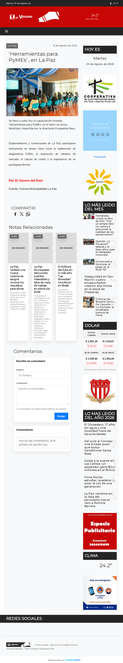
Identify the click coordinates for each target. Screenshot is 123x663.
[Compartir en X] (21, 214)
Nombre (20, 370)
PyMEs (81, 38)
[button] (100, 3)
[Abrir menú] (7, 31)
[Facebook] (106, 3)
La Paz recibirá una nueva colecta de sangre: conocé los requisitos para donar (17, 277)
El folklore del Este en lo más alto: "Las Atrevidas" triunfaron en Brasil (65, 276)
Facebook (100, 156)
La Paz (42, 38)
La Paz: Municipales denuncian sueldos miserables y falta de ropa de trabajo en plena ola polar (42, 279)
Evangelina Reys (61, 38)
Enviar (61, 416)
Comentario (21, 383)
